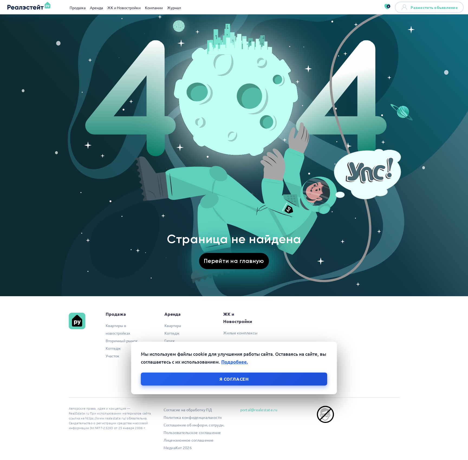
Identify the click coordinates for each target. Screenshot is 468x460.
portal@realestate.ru (258, 409)
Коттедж (113, 348)
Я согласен (234, 379)
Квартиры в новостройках (118, 329)
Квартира (172, 325)
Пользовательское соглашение (192, 432)
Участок (112, 355)
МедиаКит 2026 (178, 447)
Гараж (169, 340)
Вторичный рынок (122, 340)
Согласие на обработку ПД (188, 409)
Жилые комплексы (240, 332)
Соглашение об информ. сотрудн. (194, 424)
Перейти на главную (234, 260)
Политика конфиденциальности (193, 417)
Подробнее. (234, 362)
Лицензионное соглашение (189, 440)
